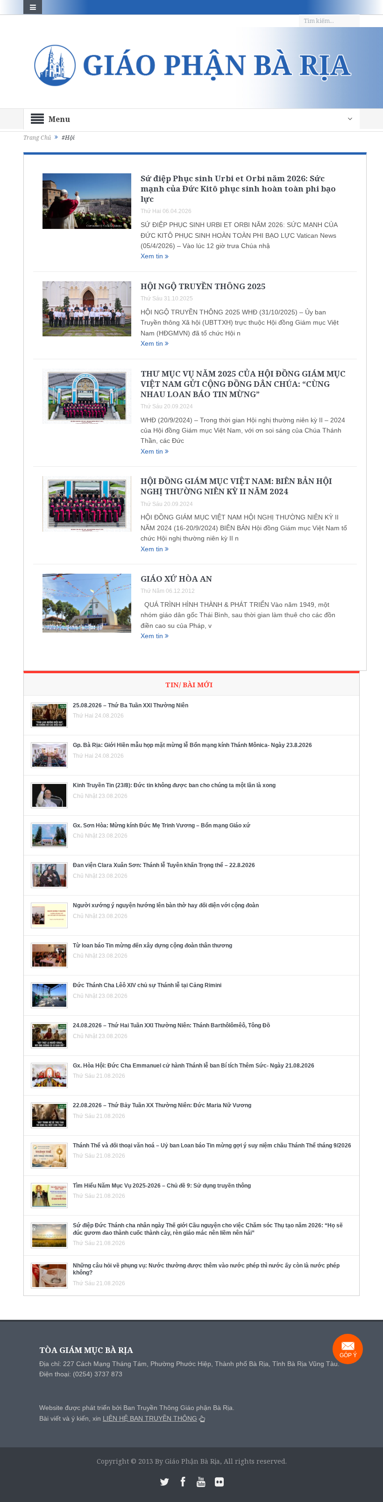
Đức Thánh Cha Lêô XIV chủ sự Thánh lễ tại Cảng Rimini (147, 985)
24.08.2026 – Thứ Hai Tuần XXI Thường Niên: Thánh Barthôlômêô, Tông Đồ (171, 1025)
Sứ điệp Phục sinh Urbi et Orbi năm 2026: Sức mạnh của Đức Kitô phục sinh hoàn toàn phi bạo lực (238, 188)
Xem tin (153, 256)
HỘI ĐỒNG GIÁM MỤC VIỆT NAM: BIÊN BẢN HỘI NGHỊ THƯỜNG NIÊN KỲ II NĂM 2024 (236, 486)
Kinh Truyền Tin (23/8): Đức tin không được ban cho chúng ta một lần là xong (174, 785)
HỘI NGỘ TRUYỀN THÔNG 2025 (203, 286)
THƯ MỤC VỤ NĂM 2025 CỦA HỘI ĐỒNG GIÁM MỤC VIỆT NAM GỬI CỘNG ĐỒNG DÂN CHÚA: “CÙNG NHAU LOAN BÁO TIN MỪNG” (243, 383)
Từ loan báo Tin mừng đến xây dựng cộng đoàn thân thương (152, 945)
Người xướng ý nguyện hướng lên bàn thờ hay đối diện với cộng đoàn (166, 905)
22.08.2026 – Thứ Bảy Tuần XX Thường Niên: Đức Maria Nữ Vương (162, 1105)
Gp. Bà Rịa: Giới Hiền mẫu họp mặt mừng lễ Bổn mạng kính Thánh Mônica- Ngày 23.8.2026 (192, 745)
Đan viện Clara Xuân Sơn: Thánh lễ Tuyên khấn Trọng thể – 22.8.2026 (164, 865)
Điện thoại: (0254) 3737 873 (80, 1374)
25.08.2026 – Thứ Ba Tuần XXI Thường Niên (130, 705)
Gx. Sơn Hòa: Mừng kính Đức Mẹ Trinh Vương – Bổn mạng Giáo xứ (161, 825)
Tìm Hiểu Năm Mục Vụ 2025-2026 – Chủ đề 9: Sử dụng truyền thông (162, 1185)
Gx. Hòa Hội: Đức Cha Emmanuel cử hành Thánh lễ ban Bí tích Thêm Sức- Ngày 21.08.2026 (193, 1065)
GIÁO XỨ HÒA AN (176, 578)
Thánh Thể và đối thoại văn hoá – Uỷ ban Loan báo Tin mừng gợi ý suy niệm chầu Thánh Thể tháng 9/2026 (212, 1145)
